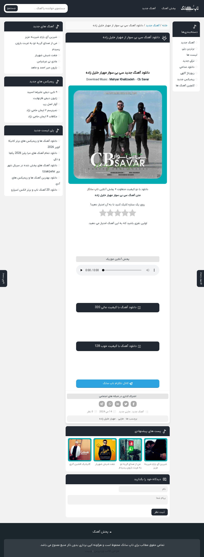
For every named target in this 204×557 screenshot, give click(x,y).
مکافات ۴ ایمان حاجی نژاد (42, 116)
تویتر (126, 404)
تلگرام (102, 404)
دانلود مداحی (186, 67)
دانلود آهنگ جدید (137, 73)
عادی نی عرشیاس (47, 61)
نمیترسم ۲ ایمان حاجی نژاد (41, 110)
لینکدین (118, 404)
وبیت (88, 551)
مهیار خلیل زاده (96, 73)
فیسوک (134, 404)
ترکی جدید (188, 61)
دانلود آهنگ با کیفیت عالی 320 (115, 307)
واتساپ (110, 404)
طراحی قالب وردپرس (106, 551)
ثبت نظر (159, 512)
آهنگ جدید (149, 8)
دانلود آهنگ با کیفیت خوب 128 (116, 346)
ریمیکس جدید (185, 79)
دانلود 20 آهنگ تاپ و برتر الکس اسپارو (34, 190)
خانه (164, 25)
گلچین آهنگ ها (185, 85)
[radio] (132, 214)
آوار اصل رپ (50, 104)
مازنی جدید (124, 411)
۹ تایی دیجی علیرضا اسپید (42, 92)
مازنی (121, 418)
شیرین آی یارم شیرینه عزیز (41, 37)
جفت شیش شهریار (46, 55)
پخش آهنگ (169, 8)
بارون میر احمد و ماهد (44, 68)
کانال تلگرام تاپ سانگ (115, 383)
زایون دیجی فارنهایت (45, 98)
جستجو (11, 8)
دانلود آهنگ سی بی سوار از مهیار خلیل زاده (131, 37)
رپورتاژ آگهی (187, 73)
